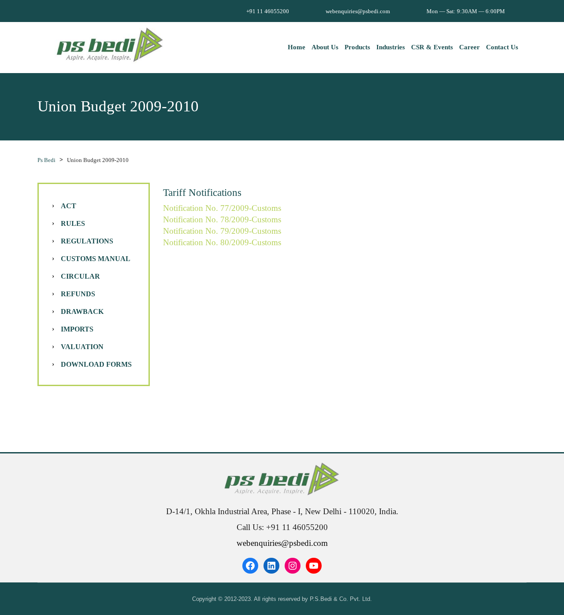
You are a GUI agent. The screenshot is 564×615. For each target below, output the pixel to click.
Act (68, 206)
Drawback (82, 311)
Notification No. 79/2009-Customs (222, 231)
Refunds (78, 294)
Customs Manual (95, 258)
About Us (325, 47)
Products (357, 47)
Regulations (87, 241)
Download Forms (96, 364)
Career (469, 47)
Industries (390, 47)
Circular (80, 276)
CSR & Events (432, 47)
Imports (77, 329)
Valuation (82, 346)
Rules (73, 223)
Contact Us (502, 47)
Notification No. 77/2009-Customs (222, 208)
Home (296, 47)
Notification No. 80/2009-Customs (222, 242)
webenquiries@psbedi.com (282, 543)
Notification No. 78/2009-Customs (222, 219)
